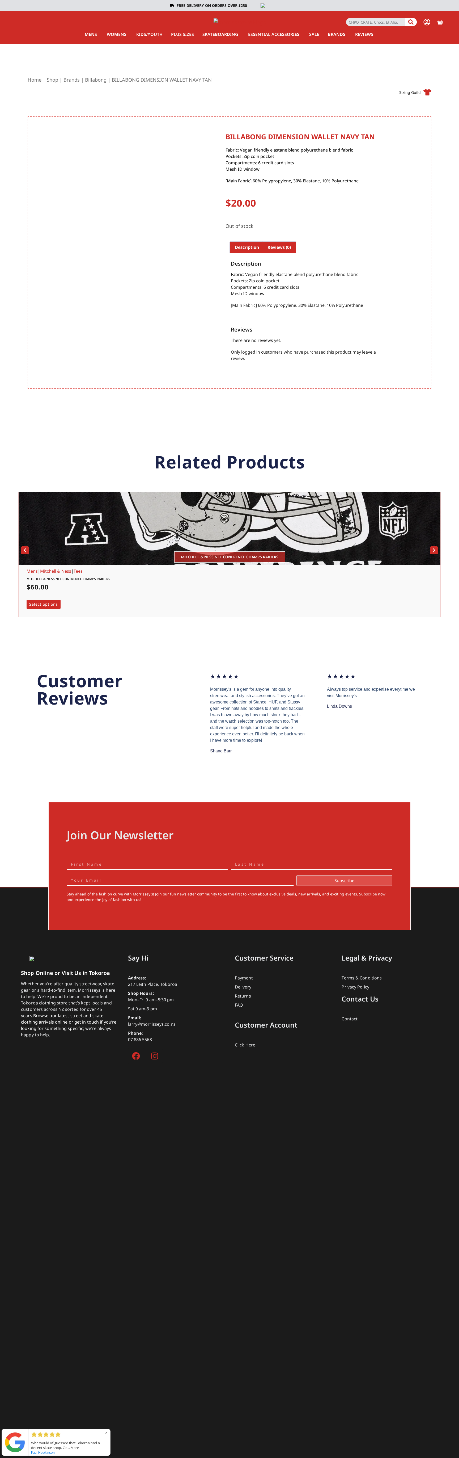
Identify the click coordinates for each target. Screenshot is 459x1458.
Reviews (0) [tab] (279, 247)
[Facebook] (136, 1056)
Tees (78, 571)
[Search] (411, 22)
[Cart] (440, 22)
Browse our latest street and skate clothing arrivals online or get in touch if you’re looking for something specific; (68, 1022)
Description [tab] (247, 247)
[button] (25, 550)
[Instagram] (155, 1056)
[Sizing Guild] (427, 92)
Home (34, 79)
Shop (52, 79)
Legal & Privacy (367, 958)
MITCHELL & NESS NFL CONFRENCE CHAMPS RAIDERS (68, 579)
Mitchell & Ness (55, 571)
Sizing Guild (410, 92)
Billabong (96, 79)
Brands (71, 79)
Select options (43, 604)
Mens (32, 571)
